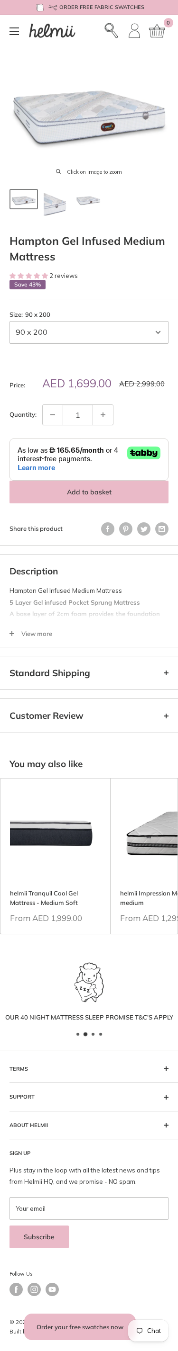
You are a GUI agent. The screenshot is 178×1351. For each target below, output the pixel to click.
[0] (158, 30)
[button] (29, 275)
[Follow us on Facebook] (16, 1289)
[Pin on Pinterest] (125, 529)
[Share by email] (162, 529)
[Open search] (111, 30)
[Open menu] (14, 31)
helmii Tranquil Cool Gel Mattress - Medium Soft (44, 897)
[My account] (134, 30)
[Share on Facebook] (107, 529)
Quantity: (23, 414)
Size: (29, 314)
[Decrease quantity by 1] (53, 415)
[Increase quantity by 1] (103, 415)
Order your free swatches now (80, 1327)
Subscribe (39, 1237)
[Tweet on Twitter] (143, 529)
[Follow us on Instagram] (34, 1289)
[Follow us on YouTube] (52, 1289)
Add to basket (89, 492)
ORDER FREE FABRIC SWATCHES (101, 7)
